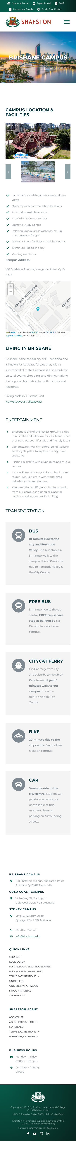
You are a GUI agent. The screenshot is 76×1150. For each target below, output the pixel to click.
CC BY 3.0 (51, 332)
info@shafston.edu (27, 936)
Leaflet (12, 332)
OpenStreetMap (14, 335)
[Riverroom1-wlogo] (37, 171)
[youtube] (34, 1133)
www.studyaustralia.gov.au (24, 401)
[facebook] (28, 1133)
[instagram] (41, 1133)
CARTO (34, 332)
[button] (8, 171)
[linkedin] (47, 1133)
